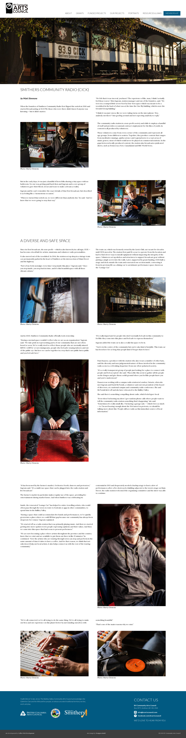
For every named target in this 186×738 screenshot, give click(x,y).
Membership (172, 13)
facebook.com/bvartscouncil (149, 716)
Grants (80, 13)
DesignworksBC (101, 733)
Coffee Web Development (26, 733)
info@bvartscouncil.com (147, 712)
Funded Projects (97, 13)
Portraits (133, 13)
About (68, 13)
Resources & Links (152, 13)
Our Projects (117, 13)
